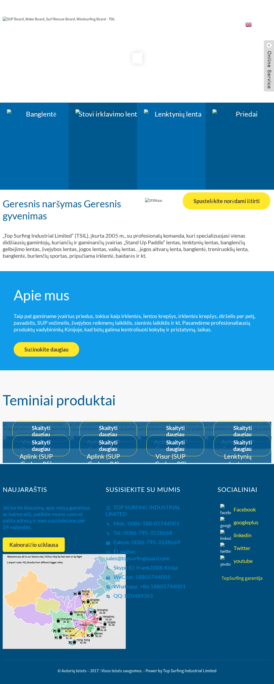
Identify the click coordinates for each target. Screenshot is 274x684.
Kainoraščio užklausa (33, 544)
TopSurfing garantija (242, 578)
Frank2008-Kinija (156, 567)
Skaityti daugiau (41, 431)
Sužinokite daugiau (46, 349)
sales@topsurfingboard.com (138, 558)
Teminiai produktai (59, 400)
